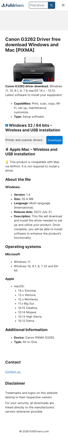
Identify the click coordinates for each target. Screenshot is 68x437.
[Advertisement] (34, 20)
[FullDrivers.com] (13, 5)
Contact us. (13, 371)
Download (54, 140)
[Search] (51, 5)
